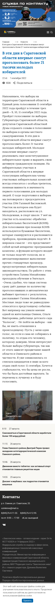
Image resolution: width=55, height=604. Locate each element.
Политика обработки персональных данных (23, 577)
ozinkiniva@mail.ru (9, 508)
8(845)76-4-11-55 (9, 513)
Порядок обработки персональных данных (23, 580)
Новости (24, 42)
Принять (27, 600)
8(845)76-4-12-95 (28, 513)
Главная (5, 42)
